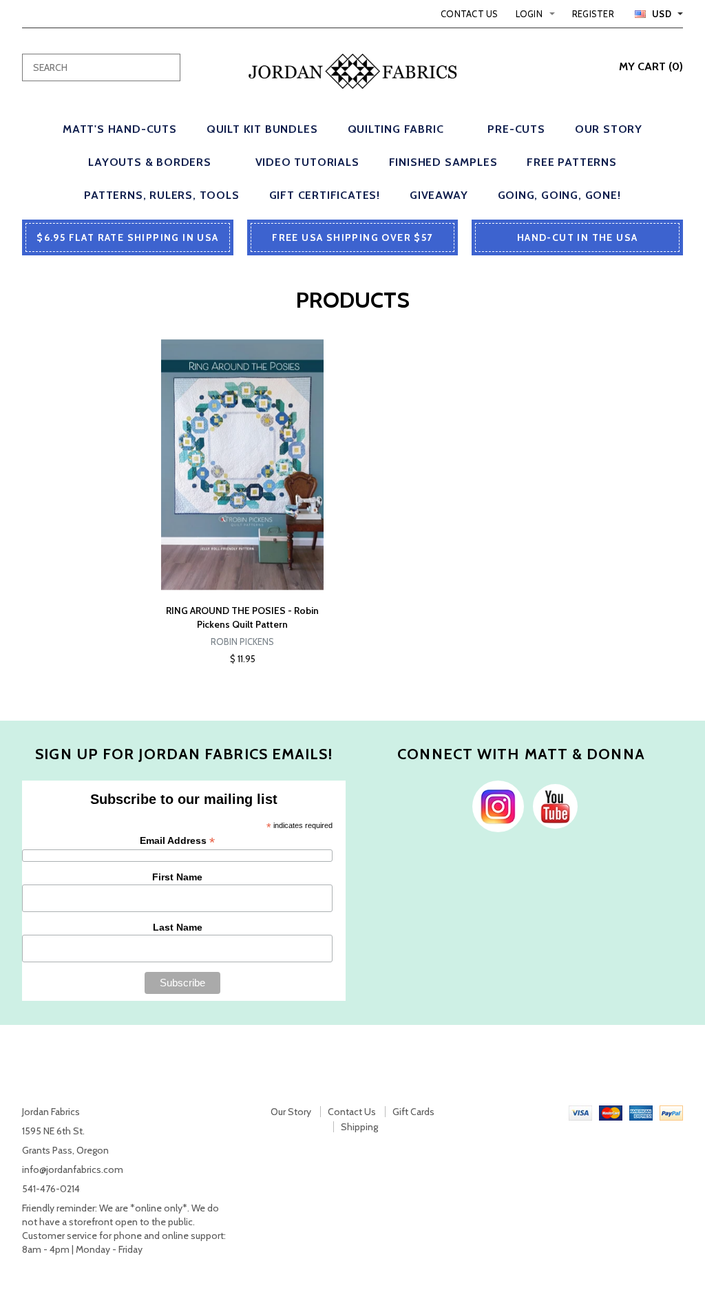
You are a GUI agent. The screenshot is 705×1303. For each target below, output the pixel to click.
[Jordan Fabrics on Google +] (552, 805)
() (651, 66)
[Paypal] (671, 1111)
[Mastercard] (610, 1111)
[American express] (641, 1111)
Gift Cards (413, 1111)
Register (593, 13)
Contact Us (469, 13)
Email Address (177, 840)
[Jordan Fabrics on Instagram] (494, 805)
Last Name (177, 927)
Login (529, 13)
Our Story (291, 1111)
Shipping (359, 1127)
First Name (177, 876)
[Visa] (580, 1111)
